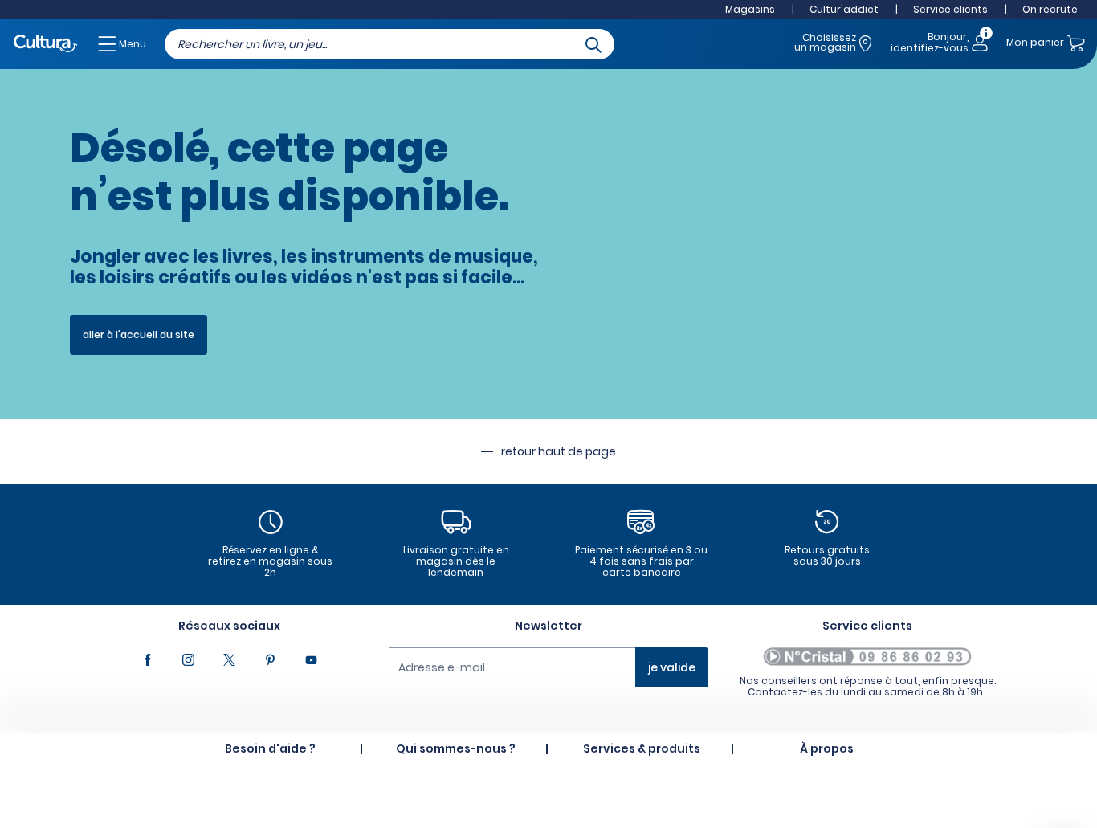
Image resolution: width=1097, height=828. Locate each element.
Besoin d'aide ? (270, 748)
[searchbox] (389, 44)
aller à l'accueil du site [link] (138, 334)
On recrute (1050, 9)
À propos (827, 748)
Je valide (671, 667)
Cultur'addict (844, 9)
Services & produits (641, 748)
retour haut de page (558, 451)
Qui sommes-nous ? (456, 748)
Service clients (950, 9)
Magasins (750, 9)
